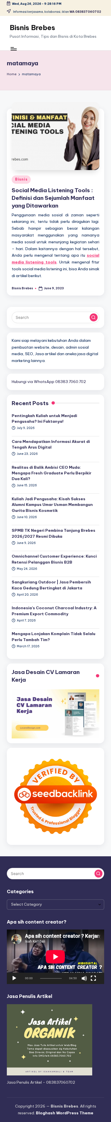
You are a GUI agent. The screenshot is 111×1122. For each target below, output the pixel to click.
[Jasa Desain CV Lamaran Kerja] (55, 713)
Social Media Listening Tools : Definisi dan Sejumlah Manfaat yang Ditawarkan (53, 198)
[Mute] (84, 978)
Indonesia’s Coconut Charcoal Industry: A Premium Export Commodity (54, 610)
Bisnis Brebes (32, 27)
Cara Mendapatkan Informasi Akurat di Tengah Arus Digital (51, 444)
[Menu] (13, 48)
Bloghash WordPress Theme (64, 1112)
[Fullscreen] (93, 978)
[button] (94, 317)
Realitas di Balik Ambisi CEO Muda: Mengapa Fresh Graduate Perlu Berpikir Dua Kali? (51, 473)
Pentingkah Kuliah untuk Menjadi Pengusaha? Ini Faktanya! (44, 418)
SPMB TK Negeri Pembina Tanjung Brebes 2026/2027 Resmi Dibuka (53, 533)
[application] (55, 957)
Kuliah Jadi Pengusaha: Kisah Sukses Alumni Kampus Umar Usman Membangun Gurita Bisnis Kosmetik (52, 504)
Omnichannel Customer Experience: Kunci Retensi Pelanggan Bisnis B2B (54, 559)
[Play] (14, 978)
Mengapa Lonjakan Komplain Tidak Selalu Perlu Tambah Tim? (53, 636)
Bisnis (21, 179)
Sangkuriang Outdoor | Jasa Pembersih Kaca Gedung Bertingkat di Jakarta (51, 584)
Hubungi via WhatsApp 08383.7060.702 (49, 381)
